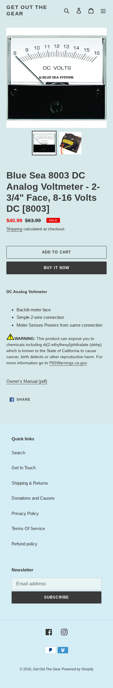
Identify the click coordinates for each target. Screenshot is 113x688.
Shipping (14, 229)
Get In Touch (24, 467)
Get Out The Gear (26, 10)
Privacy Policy (25, 513)
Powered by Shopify (77, 669)
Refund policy (24, 543)
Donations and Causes (33, 498)
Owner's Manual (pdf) (26, 381)
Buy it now (56, 268)
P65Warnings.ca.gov (68, 362)
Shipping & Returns (30, 483)
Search (18, 452)
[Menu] (103, 10)
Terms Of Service (28, 528)
